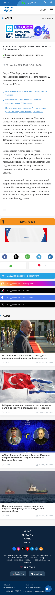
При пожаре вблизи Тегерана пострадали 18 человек (26, 93)
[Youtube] (27, 549)
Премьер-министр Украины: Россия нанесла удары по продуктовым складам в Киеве (26, 110)
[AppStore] (37, 574)
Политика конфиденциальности (35, 586)
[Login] (51, 2)
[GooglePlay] (18, 574)
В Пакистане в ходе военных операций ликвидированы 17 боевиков (23, 101)
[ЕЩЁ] (51, 10)
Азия (50, 18)
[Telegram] (32, 549)
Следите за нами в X (16, 305)
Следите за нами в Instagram (20, 284)
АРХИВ (27, 538)
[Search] (44, 3)
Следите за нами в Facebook (20, 298)
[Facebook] (14, 549)
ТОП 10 (27, 542)
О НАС (27, 531)
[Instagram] (18, 549)
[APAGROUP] (27, 567)
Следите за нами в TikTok (18, 291)
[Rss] (41, 549)
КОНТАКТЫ (27, 535)
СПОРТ (43, 10)
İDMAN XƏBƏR (27, 222)
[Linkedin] (36, 549)
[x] (23, 549)
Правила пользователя (9, 586)
